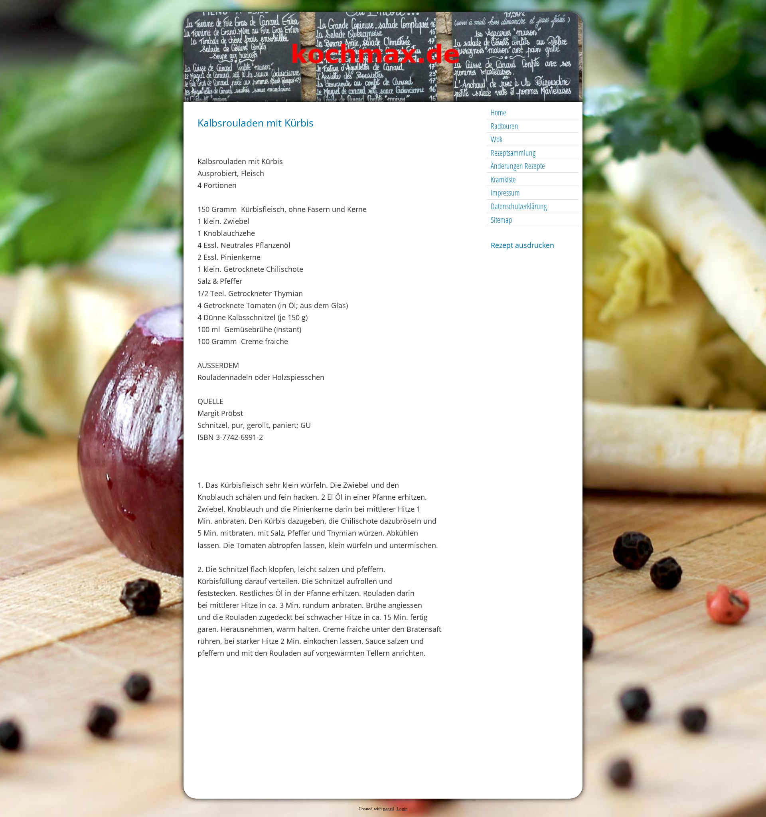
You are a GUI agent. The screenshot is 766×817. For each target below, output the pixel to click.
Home (498, 112)
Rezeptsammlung (513, 152)
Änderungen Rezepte (518, 165)
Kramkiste (503, 179)
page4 (388, 809)
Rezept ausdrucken (522, 245)
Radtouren (504, 126)
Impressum (505, 192)
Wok (496, 139)
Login (402, 809)
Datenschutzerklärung (519, 206)
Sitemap (501, 219)
